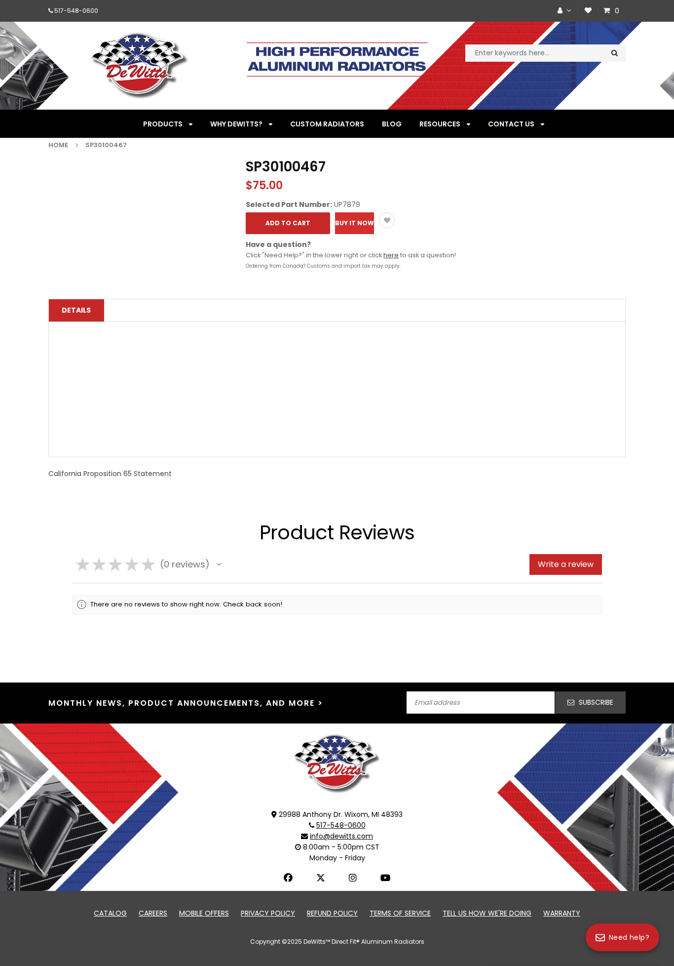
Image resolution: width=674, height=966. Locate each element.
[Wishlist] (588, 10)
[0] (607, 10)
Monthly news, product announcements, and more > (185, 703)
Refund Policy (332, 913)
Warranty (561, 913)
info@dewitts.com (341, 836)
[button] (219, 564)
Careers (153, 913)
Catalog (110, 913)
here (391, 255)
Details (76, 310)
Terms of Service (400, 913)
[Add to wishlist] (387, 220)
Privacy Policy (268, 913)
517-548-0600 (76, 10)
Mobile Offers (204, 913)
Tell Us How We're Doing (487, 913)
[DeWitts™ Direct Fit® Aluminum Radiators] (337, 763)
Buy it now (354, 223)
